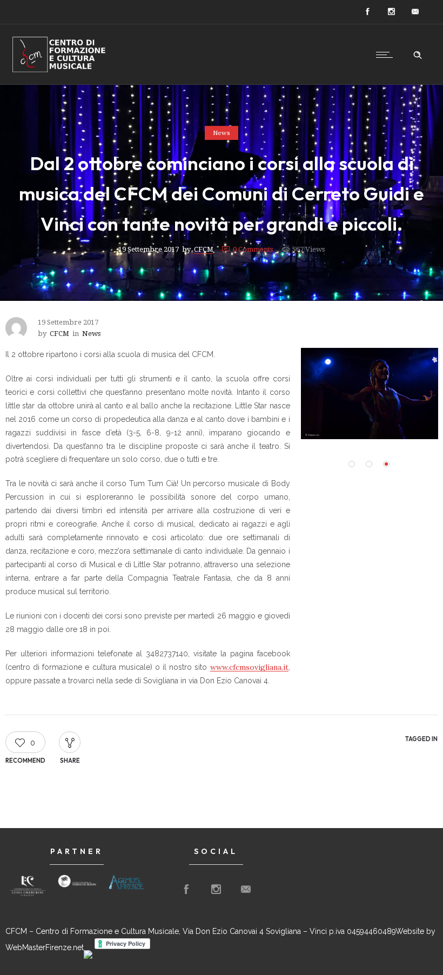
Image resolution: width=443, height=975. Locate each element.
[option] (27, 885)
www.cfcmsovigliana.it (249, 667)
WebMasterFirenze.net (44, 947)
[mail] (415, 12)
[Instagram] (391, 12)
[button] (351, 464)
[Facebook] (367, 12)
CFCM (203, 249)
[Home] (59, 70)
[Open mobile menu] (387, 54)
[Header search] (417, 55)
